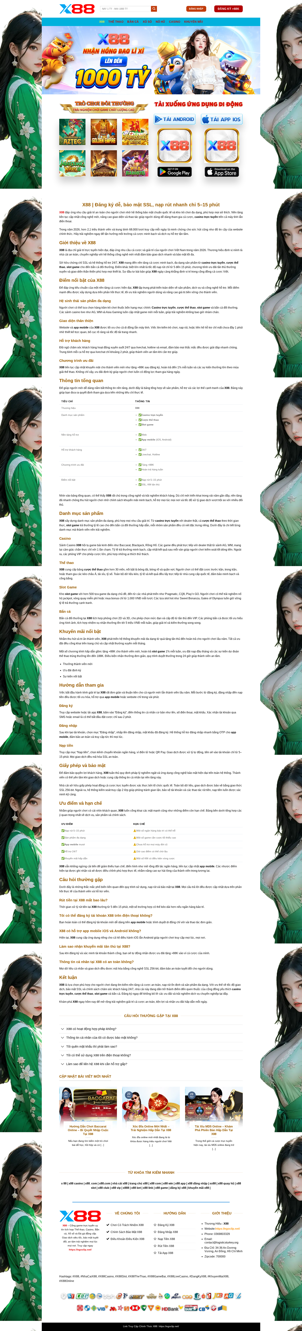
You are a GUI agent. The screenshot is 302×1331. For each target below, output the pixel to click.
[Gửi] (154, 9)
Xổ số (147, 21)
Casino (174, 21)
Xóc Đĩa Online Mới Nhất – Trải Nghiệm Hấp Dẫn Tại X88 (151, 1128)
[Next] (243, 1122)
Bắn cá (133, 21)
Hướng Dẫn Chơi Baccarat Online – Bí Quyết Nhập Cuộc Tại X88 (88, 1130)
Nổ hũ (160, 21)
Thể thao (115, 21)
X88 (102, 21)
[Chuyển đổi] (62, 1029)
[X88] (77, 8)
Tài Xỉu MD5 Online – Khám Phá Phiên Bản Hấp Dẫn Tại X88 (214, 1130)
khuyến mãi (193, 21)
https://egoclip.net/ (80, 1249)
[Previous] (58, 1122)
